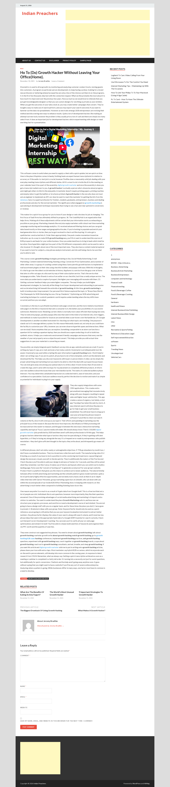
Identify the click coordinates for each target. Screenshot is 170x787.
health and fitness (118, 306)
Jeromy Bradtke (44, 81)
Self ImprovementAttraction (122, 337)
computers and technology (121, 278)
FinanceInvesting (117, 286)
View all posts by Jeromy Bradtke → (50, 626)
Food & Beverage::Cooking (121, 294)
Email (23, 697)
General (114, 298)
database (24, 200)
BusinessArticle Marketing (121, 271)
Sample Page (85, 60)
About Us (26, 60)
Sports (113, 345)
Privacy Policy (69, 60)
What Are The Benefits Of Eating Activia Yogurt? (32, 593)
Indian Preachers (40, 13)
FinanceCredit (116, 282)
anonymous (115, 259)
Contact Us (40, 60)
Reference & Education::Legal (122, 333)
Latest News (116, 318)
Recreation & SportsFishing (122, 330)
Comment (25, 655)
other (113, 326)
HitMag (146, 783)
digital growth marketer (67, 185)
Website (23, 707)
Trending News (117, 349)
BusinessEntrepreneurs (120, 275)
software (114, 341)
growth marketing (92, 203)
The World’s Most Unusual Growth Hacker (62, 593)
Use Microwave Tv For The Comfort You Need (129, 82)
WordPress (137, 783)
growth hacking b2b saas (38, 578)
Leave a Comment (58, 81)
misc (21, 68)
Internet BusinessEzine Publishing (124, 310)
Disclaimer (54, 60)
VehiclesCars (116, 357)
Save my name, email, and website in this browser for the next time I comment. (56, 721)
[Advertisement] (108, 15)
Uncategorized (117, 353)
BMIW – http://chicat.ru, (120, 263)
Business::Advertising (119, 267)
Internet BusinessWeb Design (122, 314)
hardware (115, 302)
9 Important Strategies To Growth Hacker (91, 593)
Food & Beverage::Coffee (121, 290)
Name (23, 686)
